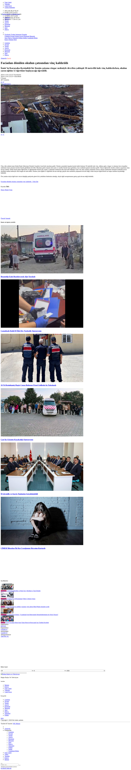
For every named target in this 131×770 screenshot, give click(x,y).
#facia (2, 190)
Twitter (13, 34)
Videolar (7, 4)
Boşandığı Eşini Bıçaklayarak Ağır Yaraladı (18, 277)
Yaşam (7, 21)
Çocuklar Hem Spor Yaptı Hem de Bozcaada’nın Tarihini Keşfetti (27, 622)
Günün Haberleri (10, 7)
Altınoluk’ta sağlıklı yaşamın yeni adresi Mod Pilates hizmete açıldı (27, 606)
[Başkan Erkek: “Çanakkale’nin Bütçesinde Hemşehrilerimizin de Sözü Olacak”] (7, 613)
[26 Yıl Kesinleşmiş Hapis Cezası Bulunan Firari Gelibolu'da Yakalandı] (42, 381)
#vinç (10, 190)
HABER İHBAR (6, 768)
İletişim (11, 40)
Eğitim (20, 38)
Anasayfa (4, 58)
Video (6, 754)
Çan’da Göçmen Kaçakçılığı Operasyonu (17, 440)
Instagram (19, 34)
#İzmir (7, 190)
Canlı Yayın (8, 6)
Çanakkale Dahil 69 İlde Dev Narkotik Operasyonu (21, 331)
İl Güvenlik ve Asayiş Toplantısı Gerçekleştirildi (19, 494)
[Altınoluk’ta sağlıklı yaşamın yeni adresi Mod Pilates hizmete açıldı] (7, 605)
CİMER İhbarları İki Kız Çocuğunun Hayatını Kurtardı (23, 548)
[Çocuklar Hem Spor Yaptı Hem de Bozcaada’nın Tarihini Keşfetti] (7, 621)
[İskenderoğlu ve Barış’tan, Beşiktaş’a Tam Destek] (7, 589)
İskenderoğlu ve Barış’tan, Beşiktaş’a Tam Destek (23, 591)
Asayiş (7, 22)
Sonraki (8, 218)
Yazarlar (7, 756)
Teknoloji (15, 38)
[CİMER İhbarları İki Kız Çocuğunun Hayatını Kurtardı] (42, 544)
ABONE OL (5, 636)
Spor (6, 28)
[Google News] (6, 84)
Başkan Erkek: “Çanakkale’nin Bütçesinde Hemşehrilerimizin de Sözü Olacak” (32, 614)
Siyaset (7, 19)
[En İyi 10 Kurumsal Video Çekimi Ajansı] (7, 597)
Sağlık (25, 38)
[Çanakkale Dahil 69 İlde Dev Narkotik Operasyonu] (42, 327)
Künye (7, 40)
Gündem (7, 17)
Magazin (7, 26)
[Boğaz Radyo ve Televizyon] (10, 14)
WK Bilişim (16, 723)
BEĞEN (3, 626)
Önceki (3, 218)
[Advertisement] (58, 150)
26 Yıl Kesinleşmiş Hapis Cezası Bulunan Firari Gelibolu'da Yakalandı (28, 385)
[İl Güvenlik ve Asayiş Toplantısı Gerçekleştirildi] (42, 490)
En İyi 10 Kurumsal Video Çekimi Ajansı (20, 599)
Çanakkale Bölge (32, 38)
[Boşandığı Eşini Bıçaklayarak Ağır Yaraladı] (42, 273)
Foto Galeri (8, 2)
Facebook (8, 34)
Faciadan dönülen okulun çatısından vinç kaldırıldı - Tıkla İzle (19, 181)
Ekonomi (7, 24)
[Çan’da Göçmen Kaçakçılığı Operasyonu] (42, 436)
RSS (15, 40)
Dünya (7, 29)
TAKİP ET (4, 629)
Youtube (24, 34)
